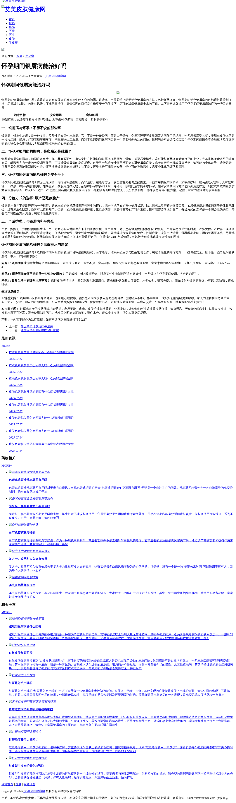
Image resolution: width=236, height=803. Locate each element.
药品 (12, 27)
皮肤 (12, 38)
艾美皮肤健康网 (55, 76)
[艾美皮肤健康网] (2, 49)
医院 (12, 30)
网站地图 (29, 784)
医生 (12, 34)
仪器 (12, 23)
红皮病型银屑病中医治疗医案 (40, 330)
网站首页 (7, 784)
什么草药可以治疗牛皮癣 (37, 326)
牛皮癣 (13, 42)
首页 (12, 19)
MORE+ (6, 345)
